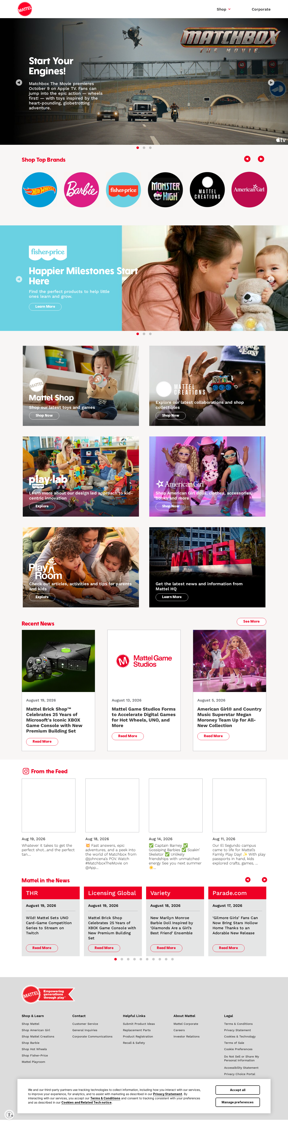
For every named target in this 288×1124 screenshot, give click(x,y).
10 (172, 959)
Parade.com (230, 893)
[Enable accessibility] (9, 1115)
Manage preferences (238, 1102)
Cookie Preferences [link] (238, 1049)
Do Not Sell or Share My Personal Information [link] (241, 1058)
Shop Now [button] (44, 415)
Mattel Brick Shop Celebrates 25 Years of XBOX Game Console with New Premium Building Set (112, 927)
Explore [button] (42, 506)
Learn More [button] (45, 307)
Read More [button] (42, 741)
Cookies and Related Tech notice (86, 1102)
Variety (160, 893)
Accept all (237, 1090)
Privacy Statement (167, 1094)
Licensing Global (112, 893)
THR (32, 893)
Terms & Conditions (105, 1098)
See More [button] (251, 621)
